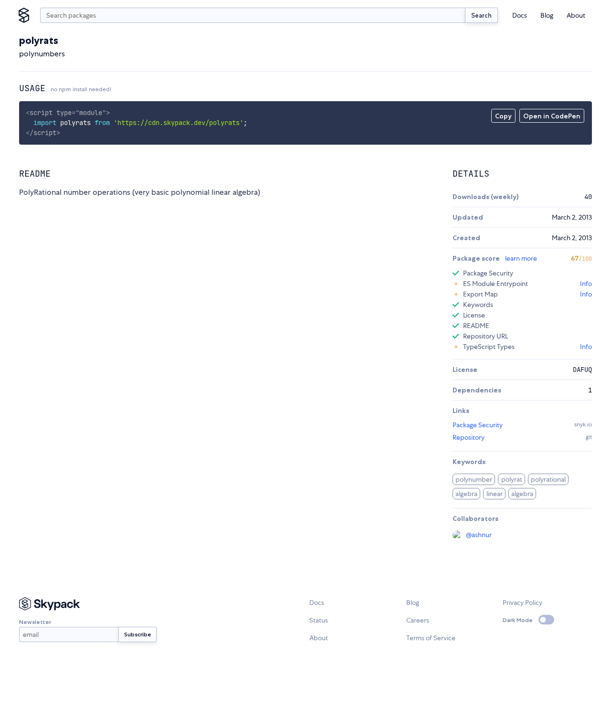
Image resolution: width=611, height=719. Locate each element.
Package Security (478, 425)
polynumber (473, 479)
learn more (521, 258)
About (576, 15)
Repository (469, 437)
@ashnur (479, 534)
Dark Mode (518, 620)
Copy (503, 116)
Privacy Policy (522, 602)
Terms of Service (430, 638)
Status (318, 620)
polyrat (511, 479)
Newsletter (35, 621)
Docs (519, 15)
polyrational (548, 479)
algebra (466, 493)
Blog (546, 15)
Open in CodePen (551, 116)
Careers (417, 620)
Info (586, 283)
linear (494, 493)
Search (481, 15)
